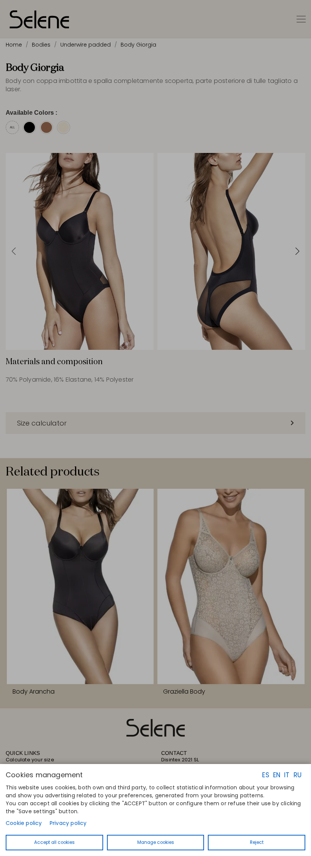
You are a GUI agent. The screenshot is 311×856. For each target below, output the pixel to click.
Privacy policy (68, 823)
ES (265, 775)
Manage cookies (155, 842)
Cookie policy (24, 823)
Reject (257, 842)
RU (298, 775)
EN (276, 775)
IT (286, 775)
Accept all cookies (54, 842)
